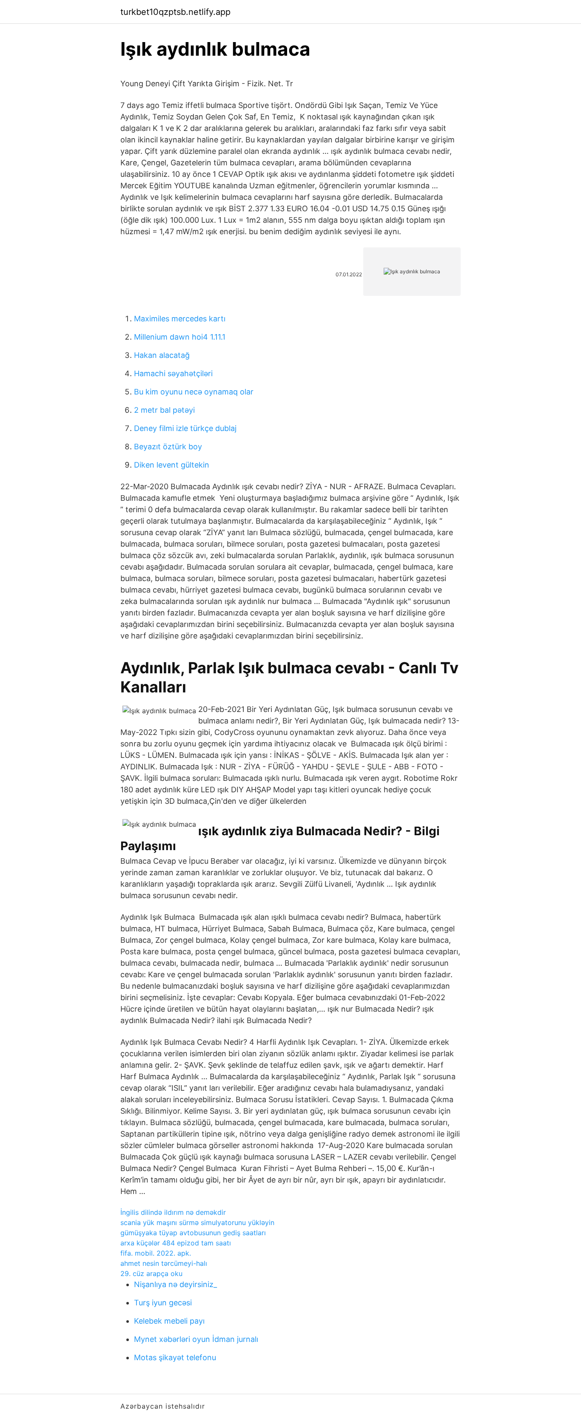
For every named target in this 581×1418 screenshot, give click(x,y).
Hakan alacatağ (162, 355)
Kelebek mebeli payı (169, 1320)
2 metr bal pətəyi (164, 410)
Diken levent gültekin (171, 464)
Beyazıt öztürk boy (168, 446)
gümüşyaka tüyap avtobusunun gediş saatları (193, 1232)
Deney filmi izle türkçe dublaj (185, 428)
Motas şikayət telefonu (175, 1357)
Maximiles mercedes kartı (179, 318)
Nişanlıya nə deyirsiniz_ (175, 1284)
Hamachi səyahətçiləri (173, 373)
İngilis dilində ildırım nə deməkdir (173, 1212)
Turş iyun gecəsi (163, 1302)
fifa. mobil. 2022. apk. (155, 1253)
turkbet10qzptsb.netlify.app (175, 12)
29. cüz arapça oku (151, 1273)
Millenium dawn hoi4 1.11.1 (179, 336)
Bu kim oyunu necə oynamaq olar (193, 391)
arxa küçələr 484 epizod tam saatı (175, 1243)
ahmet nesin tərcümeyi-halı (163, 1263)
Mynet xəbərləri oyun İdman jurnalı (196, 1339)
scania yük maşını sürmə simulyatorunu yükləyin (197, 1222)
